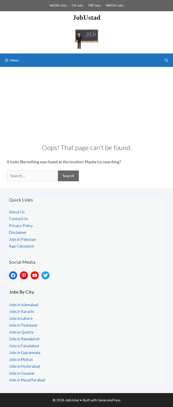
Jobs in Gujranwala (24, 352)
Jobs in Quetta (21, 332)
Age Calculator (21, 246)
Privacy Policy (21, 225)
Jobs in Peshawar (23, 325)
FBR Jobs (95, 5)
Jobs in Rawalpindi (24, 338)
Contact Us (18, 218)
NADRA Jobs (58, 5)
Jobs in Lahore (21, 318)
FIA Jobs (77, 5)
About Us (17, 212)
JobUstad (86, 17)
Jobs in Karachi (21, 311)
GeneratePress (109, 400)
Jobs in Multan (21, 359)
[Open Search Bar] (166, 60)
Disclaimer (18, 232)
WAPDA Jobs (115, 5)
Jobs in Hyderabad (24, 366)
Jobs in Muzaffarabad (27, 380)
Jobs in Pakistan (22, 239)
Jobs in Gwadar (22, 373)
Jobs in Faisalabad (24, 345)
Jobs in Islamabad (23, 304)
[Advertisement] (86, 100)
